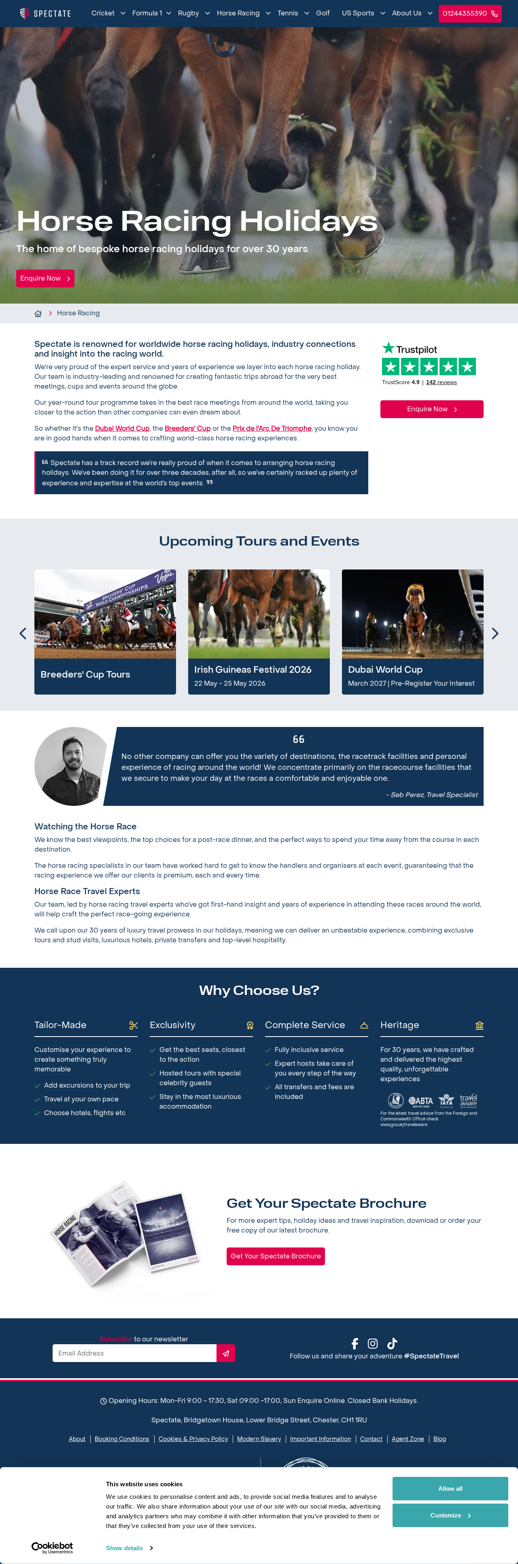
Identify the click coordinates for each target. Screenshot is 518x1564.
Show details (124, 1548)
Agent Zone (408, 1439)
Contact (371, 1439)
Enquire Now (41, 278)
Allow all (450, 1488)
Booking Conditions (122, 1439)
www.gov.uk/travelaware (403, 1124)
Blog (439, 1439)
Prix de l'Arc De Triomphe (272, 428)
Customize (446, 1514)
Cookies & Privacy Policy (193, 1439)
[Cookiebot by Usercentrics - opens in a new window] (52, 1548)
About (77, 1439)
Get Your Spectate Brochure (276, 1256)
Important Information (320, 1439)
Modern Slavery (259, 1439)
